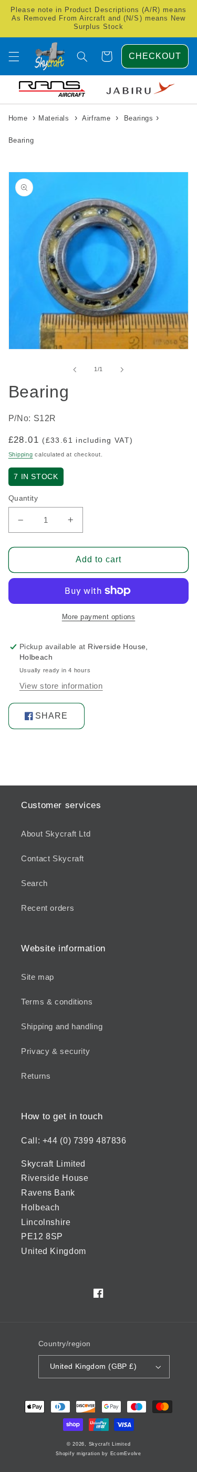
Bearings (138, 118)
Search (34, 883)
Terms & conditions (56, 1002)
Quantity (23, 498)
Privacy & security (55, 1051)
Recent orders (47, 908)
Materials (53, 118)
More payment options (99, 617)
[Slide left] (74, 369)
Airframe (96, 118)
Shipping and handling (61, 1026)
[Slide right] (122, 369)
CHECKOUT (155, 56)
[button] (14, 56)
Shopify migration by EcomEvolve (98, 1453)
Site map (37, 977)
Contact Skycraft (52, 858)
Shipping (20, 454)
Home (18, 118)
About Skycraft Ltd (55, 834)
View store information (61, 686)
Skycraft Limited (110, 1444)
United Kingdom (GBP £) (93, 1366)
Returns (35, 1076)
